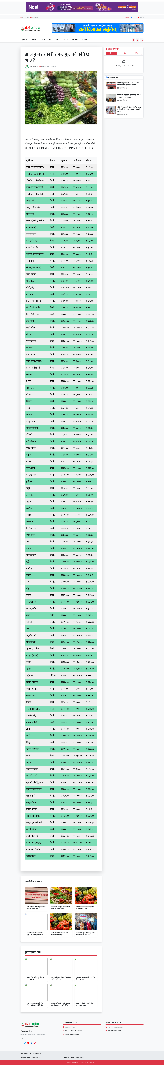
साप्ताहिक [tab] (123, 53)
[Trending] (133, 40)
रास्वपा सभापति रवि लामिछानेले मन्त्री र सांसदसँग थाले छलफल (128, 96)
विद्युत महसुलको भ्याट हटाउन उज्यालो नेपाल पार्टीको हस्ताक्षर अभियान (128, 84)
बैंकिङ (42, 39)
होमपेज (24, 39)
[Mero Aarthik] (39, 1024)
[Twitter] (25, 1043)
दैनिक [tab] (111, 53)
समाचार (34, 39)
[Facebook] (21, 1043)
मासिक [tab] (136, 53)
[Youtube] (28, 1043)
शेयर (50, 39)
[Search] (142, 40)
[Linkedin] (32, 1043)
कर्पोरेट (65, 39)
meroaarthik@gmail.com (114, 1031)
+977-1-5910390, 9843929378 (73, 1031)
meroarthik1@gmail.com (72, 1034)
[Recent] (137, 40)
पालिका (75, 39)
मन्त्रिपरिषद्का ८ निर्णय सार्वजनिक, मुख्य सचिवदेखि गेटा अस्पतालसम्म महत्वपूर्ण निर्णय (129, 109)
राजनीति (85, 39)
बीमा (58, 39)
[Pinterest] (35, 1043)
